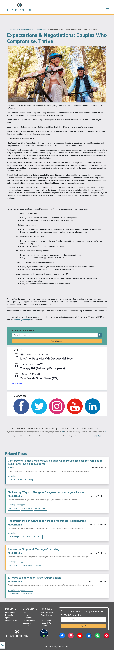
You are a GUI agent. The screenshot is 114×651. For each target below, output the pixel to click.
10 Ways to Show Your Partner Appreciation (34, 577)
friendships (37, 537)
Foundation (27, 618)
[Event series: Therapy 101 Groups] (44, 364)
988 (62, 432)
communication (40, 508)
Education (27, 623)
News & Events (47, 612)
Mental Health (15, 496)
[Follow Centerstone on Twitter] (39, 406)
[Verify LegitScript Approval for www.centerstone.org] (44, 633)
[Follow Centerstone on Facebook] (21, 406)
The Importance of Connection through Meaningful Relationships (47, 520)
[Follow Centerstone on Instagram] (57, 406)
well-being (29, 480)
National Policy (29, 612)
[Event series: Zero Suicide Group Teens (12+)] (44, 374)
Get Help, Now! (11, 620)
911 (105, 432)
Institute (26, 615)
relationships (27, 508)
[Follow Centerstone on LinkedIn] (93, 406)
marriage (38, 565)
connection (26, 537)
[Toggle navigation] (107, 7)
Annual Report (46, 615)
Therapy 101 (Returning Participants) (42, 368)
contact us (97, 436)
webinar (12, 480)
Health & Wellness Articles (23, 29)
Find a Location (57, 341)
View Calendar (17, 384)
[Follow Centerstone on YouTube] (75, 406)
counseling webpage (22, 320)
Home (9, 29)
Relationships (41, 29)
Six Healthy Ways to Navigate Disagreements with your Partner (46, 492)
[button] (62, 636)
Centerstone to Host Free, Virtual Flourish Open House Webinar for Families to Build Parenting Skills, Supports (55, 462)
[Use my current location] (100, 335)
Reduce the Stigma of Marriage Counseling (33, 549)
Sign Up (84, 626)
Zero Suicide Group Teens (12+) (39, 378)
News (11, 467)
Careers (26, 626)
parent (20, 480)
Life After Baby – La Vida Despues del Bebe (46, 358)
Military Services (29, 620)
